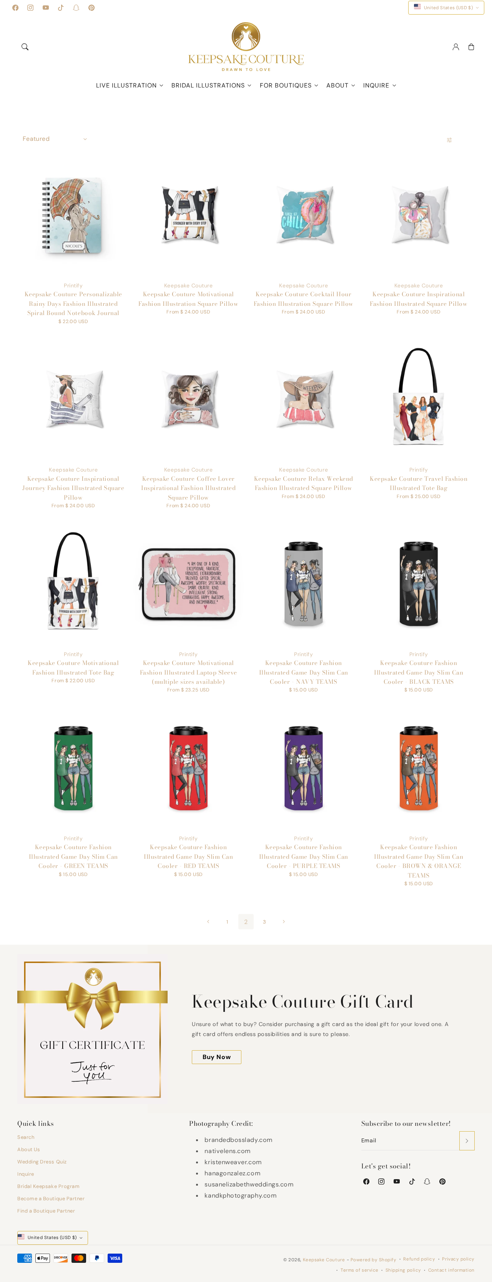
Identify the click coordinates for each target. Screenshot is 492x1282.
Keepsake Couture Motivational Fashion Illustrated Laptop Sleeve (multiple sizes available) (188, 672)
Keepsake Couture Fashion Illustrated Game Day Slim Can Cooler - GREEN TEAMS (73, 856)
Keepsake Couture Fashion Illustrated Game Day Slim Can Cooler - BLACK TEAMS (418, 672)
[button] (25, 46)
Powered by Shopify (374, 1260)
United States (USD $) (448, 8)
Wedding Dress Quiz (42, 1161)
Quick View (70, 222)
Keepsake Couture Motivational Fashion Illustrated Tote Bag (73, 667)
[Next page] (283, 921)
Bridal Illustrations (208, 85)
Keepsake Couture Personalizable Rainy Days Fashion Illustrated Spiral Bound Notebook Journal (73, 303)
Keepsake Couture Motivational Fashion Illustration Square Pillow (188, 299)
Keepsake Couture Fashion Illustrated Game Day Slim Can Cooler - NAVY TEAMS (303, 672)
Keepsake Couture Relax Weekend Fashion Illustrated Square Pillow (303, 483)
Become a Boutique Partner (51, 1198)
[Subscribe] (467, 1140)
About (337, 85)
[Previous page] (208, 921)
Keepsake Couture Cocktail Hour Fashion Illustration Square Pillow (304, 299)
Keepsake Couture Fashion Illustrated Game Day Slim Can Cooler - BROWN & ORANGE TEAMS (418, 861)
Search (25, 1137)
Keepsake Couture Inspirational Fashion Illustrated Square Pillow (418, 299)
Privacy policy (458, 1259)
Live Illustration (126, 85)
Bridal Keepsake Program (48, 1186)
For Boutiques (286, 85)
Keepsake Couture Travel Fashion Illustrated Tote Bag (418, 483)
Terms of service (360, 1270)
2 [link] (246, 922)
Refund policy (419, 1259)
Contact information (451, 1270)
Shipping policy (403, 1270)
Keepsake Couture (324, 1260)
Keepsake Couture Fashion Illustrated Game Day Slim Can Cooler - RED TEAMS (188, 856)
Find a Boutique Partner (46, 1211)
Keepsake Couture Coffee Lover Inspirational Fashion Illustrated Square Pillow (188, 488)
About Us (28, 1149)
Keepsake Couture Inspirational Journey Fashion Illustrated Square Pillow (73, 488)
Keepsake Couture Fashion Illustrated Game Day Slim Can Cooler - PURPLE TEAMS (303, 856)
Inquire (376, 85)
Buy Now (217, 1057)
